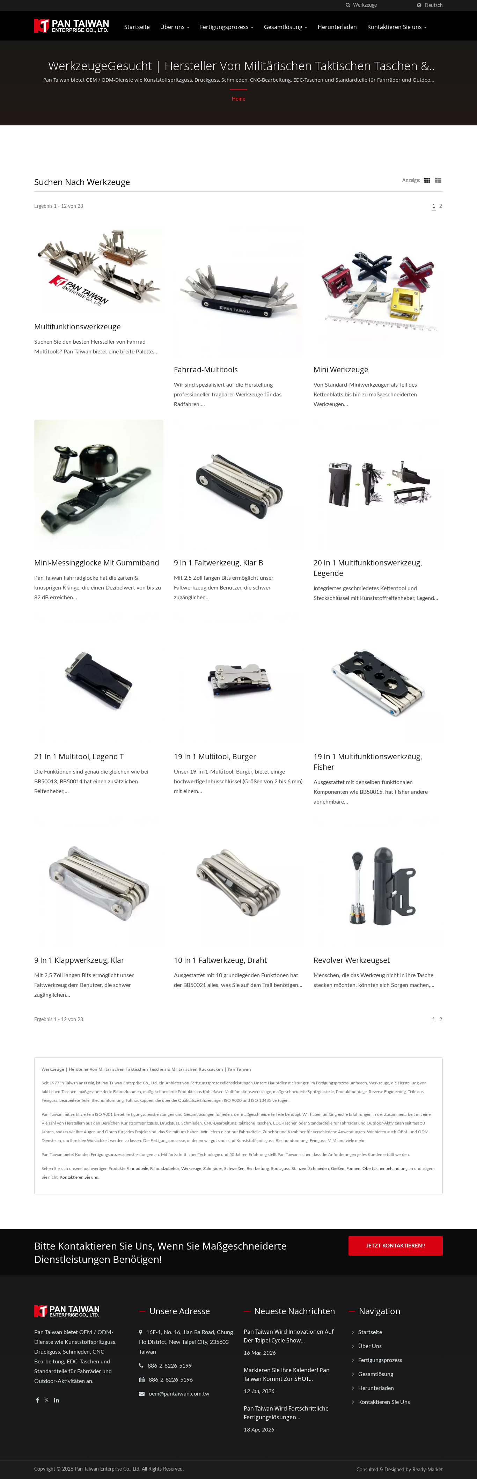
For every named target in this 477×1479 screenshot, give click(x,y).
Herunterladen (337, 27)
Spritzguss (280, 1168)
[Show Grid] (427, 180)
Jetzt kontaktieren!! (395, 1246)
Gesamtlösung (284, 27)
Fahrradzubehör (164, 1168)
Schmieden (318, 1168)
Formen (353, 1168)
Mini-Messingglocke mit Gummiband (96, 563)
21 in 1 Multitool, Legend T (79, 756)
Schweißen (234, 1168)
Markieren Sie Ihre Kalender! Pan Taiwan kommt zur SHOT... (287, 1374)
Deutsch (434, 5)
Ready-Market (427, 1469)
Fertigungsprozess (225, 27)
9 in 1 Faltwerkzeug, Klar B (218, 563)
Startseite (137, 27)
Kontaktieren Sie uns (395, 27)
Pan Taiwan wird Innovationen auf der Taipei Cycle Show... (288, 1336)
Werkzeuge (191, 1168)
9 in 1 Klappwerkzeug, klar (79, 960)
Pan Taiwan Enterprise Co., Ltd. (107, 1469)
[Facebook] (37, 1401)
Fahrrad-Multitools (206, 369)
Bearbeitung (258, 1168)
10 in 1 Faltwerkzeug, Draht (220, 960)
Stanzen (299, 1168)
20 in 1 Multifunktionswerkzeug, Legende (368, 568)
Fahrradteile (137, 1168)
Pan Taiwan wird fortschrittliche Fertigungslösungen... (286, 1413)
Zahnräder (212, 1168)
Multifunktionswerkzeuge (77, 326)
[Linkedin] (56, 1401)
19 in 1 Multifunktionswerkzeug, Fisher (368, 762)
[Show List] (438, 180)
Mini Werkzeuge (341, 369)
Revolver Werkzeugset (352, 960)
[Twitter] (46, 1401)
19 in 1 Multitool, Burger (215, 756)
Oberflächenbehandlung (385, 1168)
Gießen (337, 1168)
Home (238, 99)
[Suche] (348, 5)
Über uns (173, 27)
